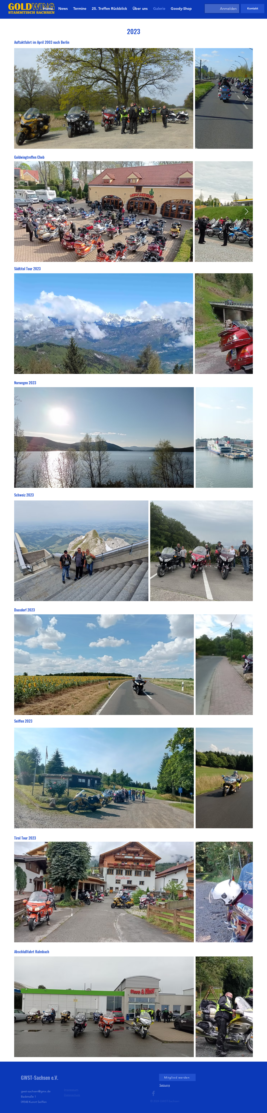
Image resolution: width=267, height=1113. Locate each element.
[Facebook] (162, 1093)
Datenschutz (81, 1095)
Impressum (80, 1089)
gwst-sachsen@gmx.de (41, 1091)
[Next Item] (246, 98)
